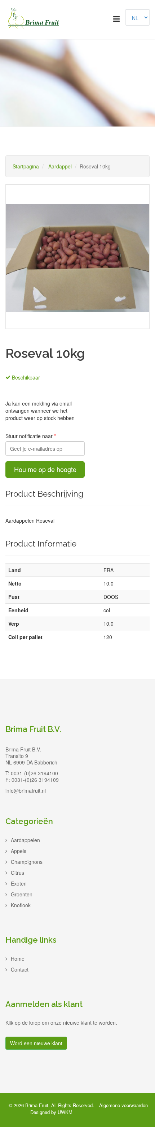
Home (18, 958)
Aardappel (60, 166)
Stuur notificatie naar (29, 436)
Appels (18, 850)
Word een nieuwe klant (36, 1043)
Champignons (27, 861)
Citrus (17, 872)
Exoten (19, 883)
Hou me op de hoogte (45, 469)
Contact (19, 969)
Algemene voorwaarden (123, 1105)
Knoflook (21, 905)
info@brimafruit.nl (25, 790)
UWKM (65, 1112)
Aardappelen (25, 840)
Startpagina (26, 166)
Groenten (21, 894)
